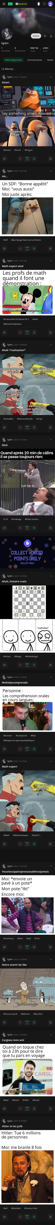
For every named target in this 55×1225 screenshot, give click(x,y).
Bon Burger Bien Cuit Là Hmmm (27, 240)
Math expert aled (12, 266)
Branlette (17, 1208)
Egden (10, 77)
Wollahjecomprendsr (15, 682)
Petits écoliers (32, 519)
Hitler (26, 1100)
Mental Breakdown (13, 324)
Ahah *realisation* (13, 350)
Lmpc (40, 418)
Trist (38, 938)
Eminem (8, 735)
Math (7, 835)
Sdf (6, 240)
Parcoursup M (11, 1014)
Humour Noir (31, 1208)
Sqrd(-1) (36, 835)
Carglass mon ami (13, 1040)
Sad (29, 938)
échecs (8, 656)
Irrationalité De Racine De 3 (17, 319)
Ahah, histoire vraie (14, 581)
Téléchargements (13, 59)
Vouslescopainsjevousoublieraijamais (25, 871)
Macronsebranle (25, 418)
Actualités (9, 418)
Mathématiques (21, 835)
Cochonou (9, 938)
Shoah (36, 1100)
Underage (17, 519)
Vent (21, 938)
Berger (18, 656)
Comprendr (22, 735)
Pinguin (29, 150)
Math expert (9, 766)
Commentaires (34, 59)
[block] (51, 77)
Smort (5, 82)
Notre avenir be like (14, 964)
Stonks (8, 150)
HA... (5, 176)
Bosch (16, 1100)
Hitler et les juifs (12, 1126)
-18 (6, 519)
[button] (44, 3)
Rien (34, 735)
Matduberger (32, 656)
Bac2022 (38, 1014)
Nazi (7, 1100)
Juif (6, 1208)
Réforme (26, 1014)
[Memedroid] (10, 3)
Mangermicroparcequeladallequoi (20, 740)
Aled (36, 319)
